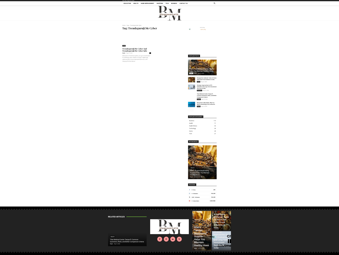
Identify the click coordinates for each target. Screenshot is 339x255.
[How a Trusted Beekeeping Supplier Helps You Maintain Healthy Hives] (202, 67)
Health (191, 73)
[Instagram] (166, 239)
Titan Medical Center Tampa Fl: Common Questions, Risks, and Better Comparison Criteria (207, 95)
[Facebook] (159, 239)
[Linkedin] (172, 239)
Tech (124, 45)
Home (123, 25)
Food (198, 81)
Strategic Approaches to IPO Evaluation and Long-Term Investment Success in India (206, 87)
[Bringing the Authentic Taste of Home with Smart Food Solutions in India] (191, 79)
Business (199, 90)
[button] (214, 3)
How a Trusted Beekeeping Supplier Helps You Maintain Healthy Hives (199, 173)
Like (214, 189)
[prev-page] (189, 110)
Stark (123, 53)
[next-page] (192, 110)
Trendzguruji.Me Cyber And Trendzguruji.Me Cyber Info (134, 49)
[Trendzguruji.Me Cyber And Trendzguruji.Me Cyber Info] (136, 39)
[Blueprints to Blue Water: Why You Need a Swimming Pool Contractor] (191, 104)
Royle (195, 73)
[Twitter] (179, 239)
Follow (213, 193)
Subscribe (212, 200)
